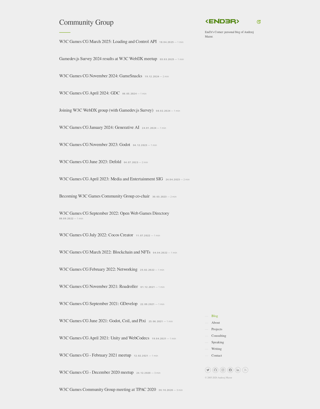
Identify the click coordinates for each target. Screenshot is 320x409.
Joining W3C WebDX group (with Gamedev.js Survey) (106, 110)
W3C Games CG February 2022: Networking (98, 269)
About (215, 322)
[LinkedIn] (238, 370)
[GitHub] (215, 370)
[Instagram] (223, 370)
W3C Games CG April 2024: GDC (89, 93)
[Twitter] (208, 370)
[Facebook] (230, 370)
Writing (216, 348)
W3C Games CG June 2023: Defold (90, 161)
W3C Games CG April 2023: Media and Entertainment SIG (111, 179)
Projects (216, 329)
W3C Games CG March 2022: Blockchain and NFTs (104, 252)
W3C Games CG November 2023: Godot (94, 144)
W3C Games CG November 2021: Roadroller (98, 286)
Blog (214, 315)
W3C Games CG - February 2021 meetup (95, 355)
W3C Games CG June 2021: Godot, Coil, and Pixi (102, 321)
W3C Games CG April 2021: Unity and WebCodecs (104, 338)
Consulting (218, 335)
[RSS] (245, 370)
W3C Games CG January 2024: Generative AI (99, 127)
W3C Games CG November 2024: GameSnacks (100, 76)
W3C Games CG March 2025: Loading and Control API (108, 41)
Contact (216, 355)
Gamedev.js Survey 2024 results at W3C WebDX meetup (108, 58)
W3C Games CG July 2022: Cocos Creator (96, 235)
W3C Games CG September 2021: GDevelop (98, 303)
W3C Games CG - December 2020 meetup (96, 372)
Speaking (217, 342)
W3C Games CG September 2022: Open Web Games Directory (114, 213)
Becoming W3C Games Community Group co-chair (104, 196)
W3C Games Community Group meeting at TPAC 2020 (107, 389)
